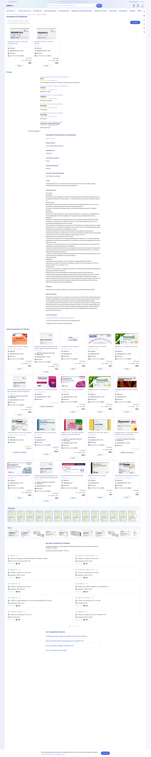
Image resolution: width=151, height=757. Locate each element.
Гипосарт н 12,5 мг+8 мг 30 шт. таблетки (18, 475)
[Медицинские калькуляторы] (144, 24)
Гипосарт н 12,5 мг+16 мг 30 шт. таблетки (72, 389)
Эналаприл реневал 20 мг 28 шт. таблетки (126, 389)
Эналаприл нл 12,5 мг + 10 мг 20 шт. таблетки (44, 42)
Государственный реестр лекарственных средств (60, 318)
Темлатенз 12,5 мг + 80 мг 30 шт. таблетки (45, 389)
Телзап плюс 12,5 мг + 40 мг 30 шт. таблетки (19, 432)
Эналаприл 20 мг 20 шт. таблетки (97, 346)
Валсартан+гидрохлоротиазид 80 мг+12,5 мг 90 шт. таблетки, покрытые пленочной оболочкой (45, 348)
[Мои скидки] (144, 16)
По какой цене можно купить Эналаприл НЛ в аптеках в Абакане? (66, 636)
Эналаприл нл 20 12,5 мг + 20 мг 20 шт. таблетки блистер (17, 42)
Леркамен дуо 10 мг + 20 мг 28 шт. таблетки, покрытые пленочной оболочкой (127, 433)
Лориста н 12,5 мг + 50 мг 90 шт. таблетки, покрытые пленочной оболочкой (72, 433)
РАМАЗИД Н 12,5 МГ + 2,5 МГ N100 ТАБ (98, 389)
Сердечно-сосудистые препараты (29, 14)
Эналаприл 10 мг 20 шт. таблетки (97, 475)
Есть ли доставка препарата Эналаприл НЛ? (60, 645)
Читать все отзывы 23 (33, 131)
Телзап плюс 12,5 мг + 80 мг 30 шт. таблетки (127, 475)
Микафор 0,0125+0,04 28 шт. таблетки (18, 346)
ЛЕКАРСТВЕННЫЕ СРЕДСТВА (16, 14)
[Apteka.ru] (12, 6)
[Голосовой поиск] (94, 5)
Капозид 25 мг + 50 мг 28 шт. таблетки (98, 432)
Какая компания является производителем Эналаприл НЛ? (64, 641)
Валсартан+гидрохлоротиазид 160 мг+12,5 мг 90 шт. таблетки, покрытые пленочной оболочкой (46, 477)
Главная (8, 14)
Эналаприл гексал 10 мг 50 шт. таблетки (72, 475)
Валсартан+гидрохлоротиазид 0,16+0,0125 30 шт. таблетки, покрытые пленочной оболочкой (19, 391)
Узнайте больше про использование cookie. (53, 754)
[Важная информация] (144, 28)
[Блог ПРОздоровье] (144, 20)
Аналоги (135, 22)
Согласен (105, 753)
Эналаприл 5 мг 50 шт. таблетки (70, 346)
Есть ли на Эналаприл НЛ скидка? (56, 650)
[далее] (136, 516)
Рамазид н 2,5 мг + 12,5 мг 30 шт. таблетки (126, 346)
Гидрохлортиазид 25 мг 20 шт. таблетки (45, 432)
